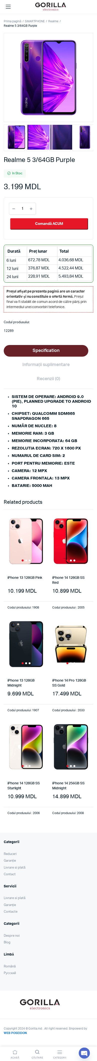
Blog (7, 942)
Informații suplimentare (46, 365)
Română (10, 966)
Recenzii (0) (48, 379)
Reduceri (10, 854)
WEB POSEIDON (15, 1033)
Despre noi (12, 935)
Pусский (10, 973)
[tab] (46, 351)
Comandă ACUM (49, 224)
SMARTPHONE (35, 21)
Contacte (10, 911)
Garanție (10, 860)
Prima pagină (12, 21)
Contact (10, 874)
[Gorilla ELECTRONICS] (50, 6)
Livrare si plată (14, 867)
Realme (53, 21)
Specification (46, 350)
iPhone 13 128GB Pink (24, 578)
